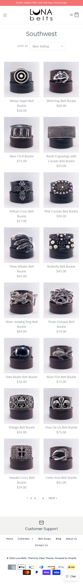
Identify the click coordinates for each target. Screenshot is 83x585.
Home (9, 538)
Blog (58, 538)
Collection (25, 538)
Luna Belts (21, 558)
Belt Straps (44, 538)
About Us (71, 538)
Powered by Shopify (65, 558)
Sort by (22, 45)
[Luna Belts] (41, 15)
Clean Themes (46, 558)
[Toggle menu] (5, 15)
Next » (53, 498)
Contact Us (41, 545)
